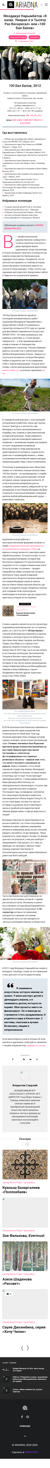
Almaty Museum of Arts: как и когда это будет (28, 1369)
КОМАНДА (25, 1426)
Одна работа (34, 37)
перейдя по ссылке (36, 1045)
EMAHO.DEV (31, 1452)
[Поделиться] (12, 1059)
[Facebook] (22, 1417)
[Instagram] (28, 1417)
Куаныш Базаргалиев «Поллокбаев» (25, 614)
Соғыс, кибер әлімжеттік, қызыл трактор (27, 1390)
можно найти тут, (10, 370)
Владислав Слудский (25, 33)
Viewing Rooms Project (18, 37)
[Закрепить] (24, 1059)
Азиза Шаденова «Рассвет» (17, 1281)
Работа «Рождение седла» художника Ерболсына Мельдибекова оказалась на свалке (30, 1379)
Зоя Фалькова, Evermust (23, 1236)
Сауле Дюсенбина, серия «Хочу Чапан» (24, 1329)
